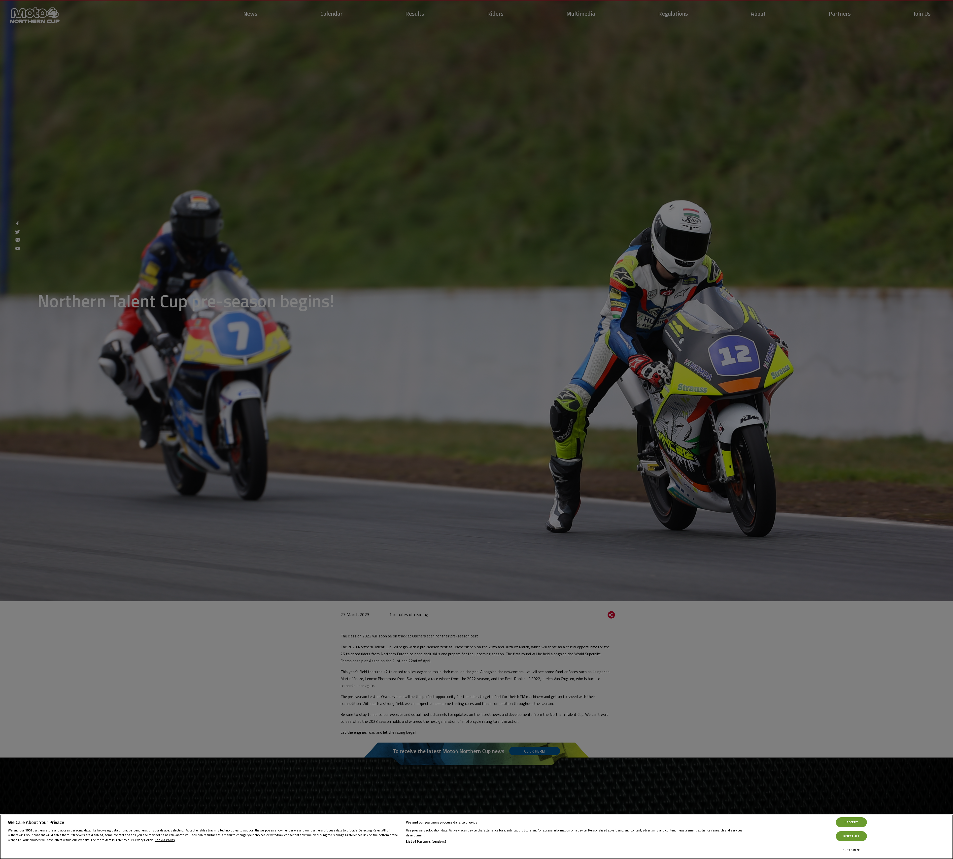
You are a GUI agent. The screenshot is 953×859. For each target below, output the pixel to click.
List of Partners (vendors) (426, 841)
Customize (851, 850)
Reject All (851, 836)
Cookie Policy (165, 839)
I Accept (851, 822)
